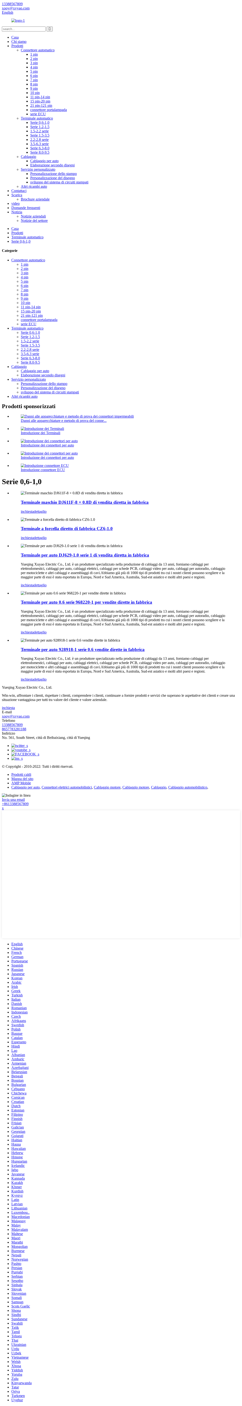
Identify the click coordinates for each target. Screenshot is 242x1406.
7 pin (34, 80)
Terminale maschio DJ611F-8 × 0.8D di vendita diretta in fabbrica (85, 502)
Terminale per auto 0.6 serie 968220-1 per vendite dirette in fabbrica (86, 602)
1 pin (34, 54)
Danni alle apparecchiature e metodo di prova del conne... (64, 421)
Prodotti (17, 46)
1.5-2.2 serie (39, 131)
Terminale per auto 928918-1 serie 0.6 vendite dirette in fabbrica (83, 649)
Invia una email (13, 800)
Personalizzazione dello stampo (53, 174)
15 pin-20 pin (40, 101)
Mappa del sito (22, 779)
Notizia (16, 212)
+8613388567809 (15, 804)
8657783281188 (14, 729)
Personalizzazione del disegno (52, 178)
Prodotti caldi (21, 774)
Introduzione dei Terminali (40, 433)
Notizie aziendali (33, 216)
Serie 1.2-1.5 (39, 127)
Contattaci (18, 191)
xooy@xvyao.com (16, 716)
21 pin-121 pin (41, 105)
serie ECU (38, 114)
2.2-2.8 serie (39, 140)
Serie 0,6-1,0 (39, 123)
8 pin (34, 84)
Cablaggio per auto (44, 161)
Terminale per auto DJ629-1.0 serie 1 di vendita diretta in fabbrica (85, 555)
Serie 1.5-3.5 (39, 135)
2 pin (34, 59)
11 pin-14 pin (40, 97)
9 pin (34, 88)
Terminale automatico (37, 118)
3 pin (34, 63)
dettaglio (40, 511)
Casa (15, 37)
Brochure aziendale (35, 199)
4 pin (34, 67)
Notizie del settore (34, 221)
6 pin (34, 76)
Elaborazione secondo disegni (52, 165)
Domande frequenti (25, 208)
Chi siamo (18, 42)
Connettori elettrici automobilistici (67, 787)
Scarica (16, 195)
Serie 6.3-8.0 (39, 148)
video (15, 203)
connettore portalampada (48, 110)
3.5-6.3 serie (39, 144)
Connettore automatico (38, 50)
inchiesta (27, 511)
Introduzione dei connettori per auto (47, 445)
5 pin (34, 71)
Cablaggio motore (107, 787)
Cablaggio (28, 157)
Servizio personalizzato (38, 169)
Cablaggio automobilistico (187, 787)
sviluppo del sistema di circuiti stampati (59, 182)
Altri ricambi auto (34, 186)
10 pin (35, 93)
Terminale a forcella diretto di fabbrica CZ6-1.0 (67, 528)
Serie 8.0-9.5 (39, 152)
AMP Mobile (21, 783)
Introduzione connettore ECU (43, 470)
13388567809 (12, 725)
